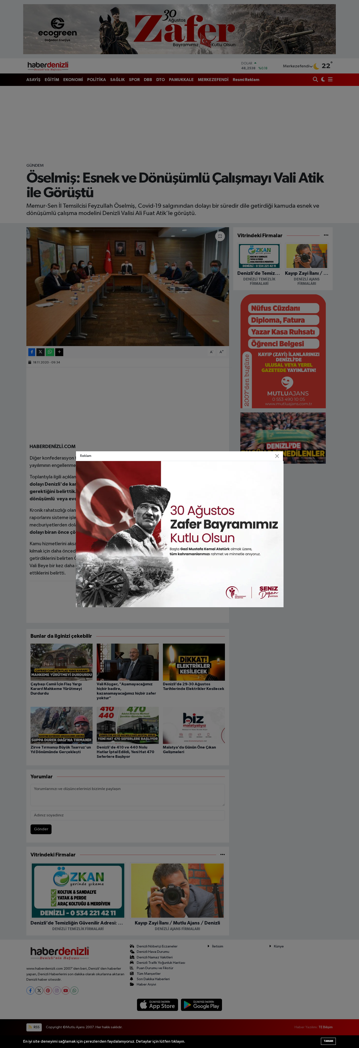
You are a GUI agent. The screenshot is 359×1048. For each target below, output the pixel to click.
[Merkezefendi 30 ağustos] (180, 534)
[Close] (277, 456)
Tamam (328, 1041)
